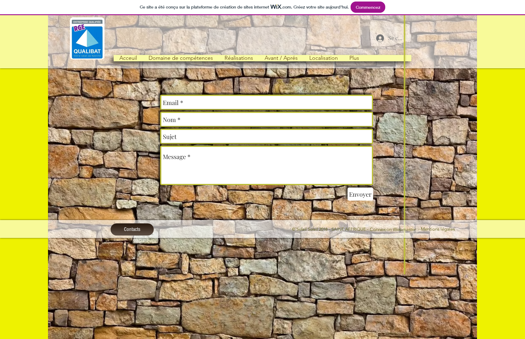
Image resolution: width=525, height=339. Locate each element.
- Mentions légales (437, 229)
